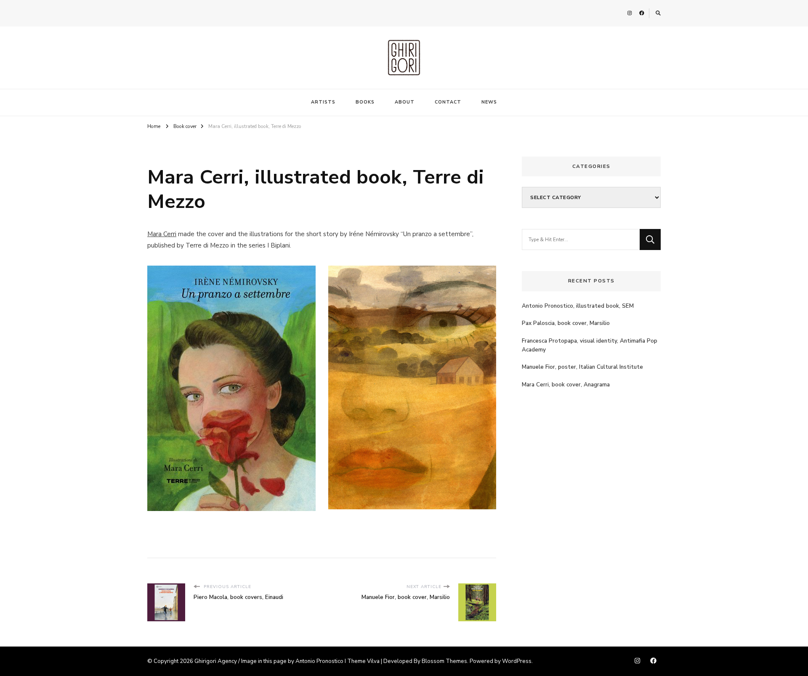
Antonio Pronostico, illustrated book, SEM (578, 306)
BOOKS (365, 102)
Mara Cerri (161, 234)
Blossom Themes (444, 661)
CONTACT (448, 102)
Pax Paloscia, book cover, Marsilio (566, 323)
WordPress (517, 661)
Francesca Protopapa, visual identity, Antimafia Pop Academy (589, 345)
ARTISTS (323, 102)
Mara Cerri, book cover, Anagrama (566, 385)
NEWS (489, 102)
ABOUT (405, 102)
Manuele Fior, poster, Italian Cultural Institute (582, 367)
